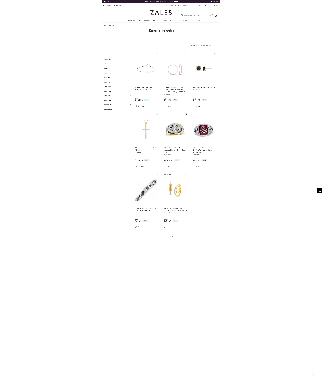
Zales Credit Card (196, 5)
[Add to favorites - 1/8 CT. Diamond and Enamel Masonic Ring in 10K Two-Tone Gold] (186, 114)
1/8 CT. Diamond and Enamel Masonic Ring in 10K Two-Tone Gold (175, 150)
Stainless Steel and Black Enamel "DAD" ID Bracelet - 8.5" (146, 209)
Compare (141, 106)
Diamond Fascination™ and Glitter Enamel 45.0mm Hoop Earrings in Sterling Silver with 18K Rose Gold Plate (174, 89)
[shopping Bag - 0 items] (215, 15)
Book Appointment (171, 5)
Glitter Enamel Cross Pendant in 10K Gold (146, 149)
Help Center (119, 5)
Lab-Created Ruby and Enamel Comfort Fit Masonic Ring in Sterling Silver (203, 150)
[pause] (105, 2)
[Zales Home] (161, 13)
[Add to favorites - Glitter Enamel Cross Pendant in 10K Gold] (157, 114)
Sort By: (202, 46)
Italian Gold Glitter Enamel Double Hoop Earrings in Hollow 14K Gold (175, 210)
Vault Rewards (184, 5)
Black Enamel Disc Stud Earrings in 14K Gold (204, 88)
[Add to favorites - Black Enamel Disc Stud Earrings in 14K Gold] (215, 53)
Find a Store (108, 5)
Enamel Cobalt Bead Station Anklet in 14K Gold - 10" (145, 88)
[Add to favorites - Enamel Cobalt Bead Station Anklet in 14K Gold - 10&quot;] (157, 53)
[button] (108, 1)
